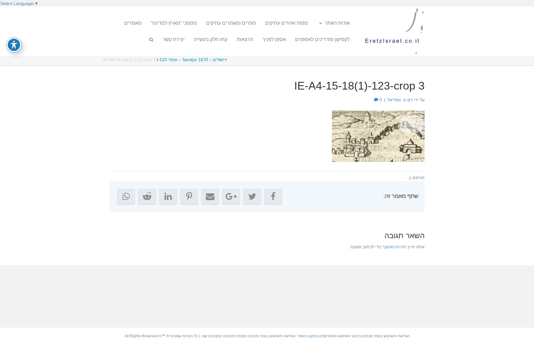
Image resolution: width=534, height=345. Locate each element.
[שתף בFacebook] (273, 196)
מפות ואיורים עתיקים (286, 23)
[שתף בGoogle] (231, 196)
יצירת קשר (173, 39)
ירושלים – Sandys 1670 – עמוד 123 (193, 59)
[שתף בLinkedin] (168, 196)
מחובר (388, 246)
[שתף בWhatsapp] (126, 196)
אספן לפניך (274, 39)
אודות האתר (337, 23)
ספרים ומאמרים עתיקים (231, 23)
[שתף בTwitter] (252, 196)
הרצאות (245, 39)
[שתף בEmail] (210, 196)
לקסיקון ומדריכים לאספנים (322, 39)
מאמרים (133, 23)
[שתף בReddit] (147, 196)
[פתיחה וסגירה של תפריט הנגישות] (13, 44)
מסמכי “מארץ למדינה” (174, 23)
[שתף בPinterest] (189, 196)
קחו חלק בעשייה (210, 39)
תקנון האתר (307, 336)
